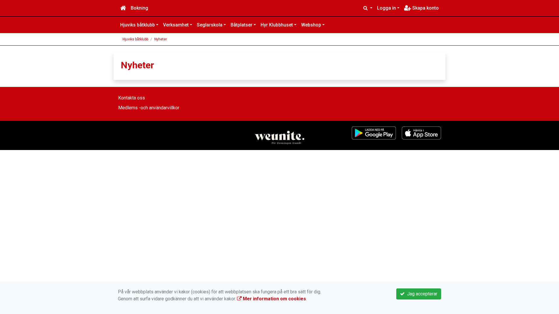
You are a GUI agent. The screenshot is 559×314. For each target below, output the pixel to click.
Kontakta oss (131, 98)
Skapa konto (425, 8)
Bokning (139, 8)
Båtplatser (241, 25)
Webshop (311, 25)
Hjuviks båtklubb (137, 25)
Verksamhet (176, 25)
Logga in (386, 8)
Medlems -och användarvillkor (148, 107)
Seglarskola (209, 25)
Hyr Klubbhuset (277, 25)
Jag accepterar (421, 294)
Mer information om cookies (274, 298)
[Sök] (368, 8)
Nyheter (160, 39)
